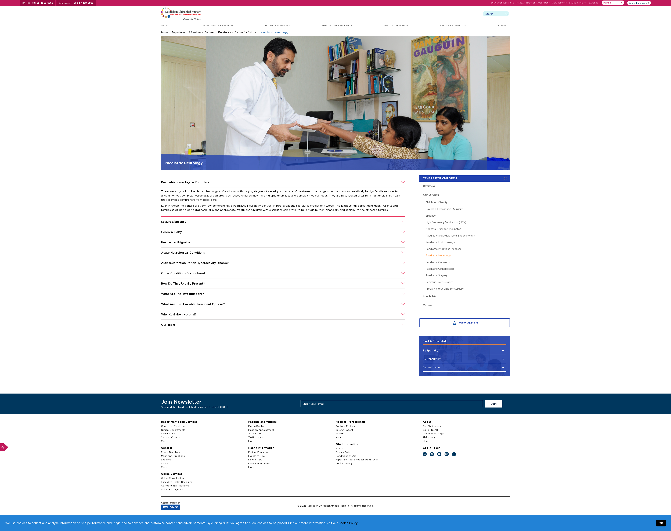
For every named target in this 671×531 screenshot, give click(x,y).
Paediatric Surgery (436, 275)
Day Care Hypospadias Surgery (444, 209)
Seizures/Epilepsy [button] (173, 221)
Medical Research (396, 25)
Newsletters (255, 459)
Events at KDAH (257, 456)
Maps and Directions (173, 456)
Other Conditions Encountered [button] (183, 273)
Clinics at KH (168, 433)
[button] (613, 3)
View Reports (559, 3)
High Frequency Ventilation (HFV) (445, 222)
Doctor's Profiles (345, 426)
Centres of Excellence (218, 32)
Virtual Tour (255, 433)
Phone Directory (170, 452)
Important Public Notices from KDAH (357, 459)
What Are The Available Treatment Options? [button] (193, 304)
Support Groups (170, 437)
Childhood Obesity (436, 202)
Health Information (453, 25)
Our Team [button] (168, 324)
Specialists (429, 296)
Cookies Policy (344, 463)
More (164, 441)
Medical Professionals (337, 25)
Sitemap (340, 448)
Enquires (166, 459)
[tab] (283, 182)
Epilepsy (430, 215)
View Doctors (468, 322)
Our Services (465, 195)
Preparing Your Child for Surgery (444, 288)
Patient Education (258, 452)
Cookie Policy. (348, 523)
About (165, 25)
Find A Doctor (256, 426)
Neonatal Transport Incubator (443, 229)
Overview (429, 186)
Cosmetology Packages (175, 485)
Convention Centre (259, 463)
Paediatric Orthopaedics (439, 268)
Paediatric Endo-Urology (440, 242)
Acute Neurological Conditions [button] (183, 252)
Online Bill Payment (172, 489)
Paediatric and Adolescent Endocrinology (450, 235)
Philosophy (429, 437)
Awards (340, 433)
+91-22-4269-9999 (82, 3)
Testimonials (255, 437)
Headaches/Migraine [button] (175, 242)
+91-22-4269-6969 (42, 3)
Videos (427, 305)
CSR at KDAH (430, 430)
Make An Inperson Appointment (533, 3)
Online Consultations (502, 3)
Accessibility (4, 447)
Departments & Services (217, 25)
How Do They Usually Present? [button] (183, 283)
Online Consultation (172, 478)
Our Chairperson (432, 426)
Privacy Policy (344, 452)
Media (164, 463)
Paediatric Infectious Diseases (443, 249)
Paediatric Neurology (438, 255)
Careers (593, 3)
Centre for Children (246, 32)
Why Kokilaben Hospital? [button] (179, 314)
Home (164, 32)
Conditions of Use (346, 456)
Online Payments (578, 3)
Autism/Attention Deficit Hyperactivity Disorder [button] (195, 262)
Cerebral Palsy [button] (171, 232)
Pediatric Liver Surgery (439, 282)
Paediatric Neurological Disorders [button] (185, 182)
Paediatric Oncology (437, 262)
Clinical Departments (173, 430)
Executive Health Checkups (176, 482)
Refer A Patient (344, 430)
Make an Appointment (261, 430)
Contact (504, 25)
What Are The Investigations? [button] (182, 293)
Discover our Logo (433, 433)
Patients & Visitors (277, 25)
